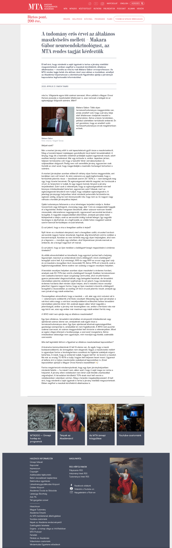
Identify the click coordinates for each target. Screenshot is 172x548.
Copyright (34, 471)
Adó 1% (33, 497)
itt (96, 362)
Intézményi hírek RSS (78, 473)
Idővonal (88, 19)
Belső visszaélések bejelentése (43, 478)
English (124, 3)
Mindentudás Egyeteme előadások (45, 544)
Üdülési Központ (37, 487)
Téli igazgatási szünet (39, 500)
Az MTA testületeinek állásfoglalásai (45, 516)
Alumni (131, 9)
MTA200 (73, 9)
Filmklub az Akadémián (39, 538)
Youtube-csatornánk (38, 519)
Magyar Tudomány (38, 509)
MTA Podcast (36, 532)
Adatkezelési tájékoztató (40, 475)
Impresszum (35, 468)
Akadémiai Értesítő (38, 513)
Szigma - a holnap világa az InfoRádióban (48, 528)
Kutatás (97, 9)
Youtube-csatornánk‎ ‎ (130, 435)
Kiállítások (77, 19)
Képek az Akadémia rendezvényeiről (46, 522)
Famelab (33, 535)
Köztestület (85, 9)
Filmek (109, 19)
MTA (65, 9)
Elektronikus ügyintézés (40, 481)
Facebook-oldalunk (82, 485)
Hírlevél (66, 19)
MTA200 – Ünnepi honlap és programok (40, 438)
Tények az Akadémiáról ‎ (66, 437)
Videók (140, 9)
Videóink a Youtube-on (84, 489)
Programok (100, 19)
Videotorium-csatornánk (40, 541)
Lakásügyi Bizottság (38, 494)
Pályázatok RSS (76, 470)
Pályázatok (109, 9)
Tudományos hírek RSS (79, 476)
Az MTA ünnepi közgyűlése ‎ (97, 437)
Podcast (121, 9)
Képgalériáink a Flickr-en (84, 492)
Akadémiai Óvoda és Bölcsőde (43, 490)
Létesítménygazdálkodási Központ (45, 484)
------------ (35, 503)
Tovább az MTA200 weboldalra (129, 19)
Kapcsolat (112, 3)
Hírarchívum (35, 506)
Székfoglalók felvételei (39, 525)
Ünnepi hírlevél (36, 462)
